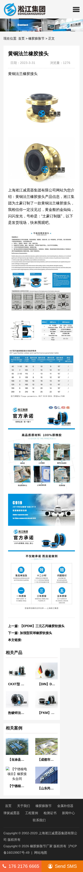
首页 (21, 38)
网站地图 (40, 852)
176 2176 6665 (24, 866)
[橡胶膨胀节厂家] (23, 9)
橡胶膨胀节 (36, 38)
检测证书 (50, 813)
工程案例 (31, 813)
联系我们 (39, 820)
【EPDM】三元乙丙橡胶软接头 (42, 626)
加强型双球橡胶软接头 (36, 633)
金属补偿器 (65, 806)
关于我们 (23, 806)
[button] (76, 9)
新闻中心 (68, 813)
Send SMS (66, 866)
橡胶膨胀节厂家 (41, 846)
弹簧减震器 (11, 813)
